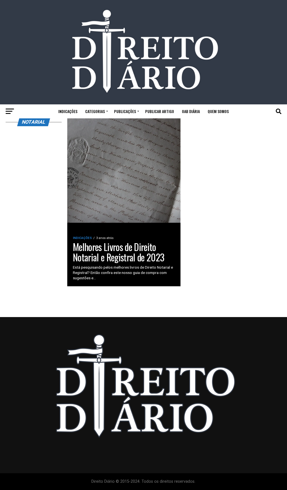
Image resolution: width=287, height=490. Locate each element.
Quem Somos (218, 111)
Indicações (67, 111)
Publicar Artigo (159, 111)
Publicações (125, 111)
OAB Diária (191, 111)
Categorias (95, 111)
